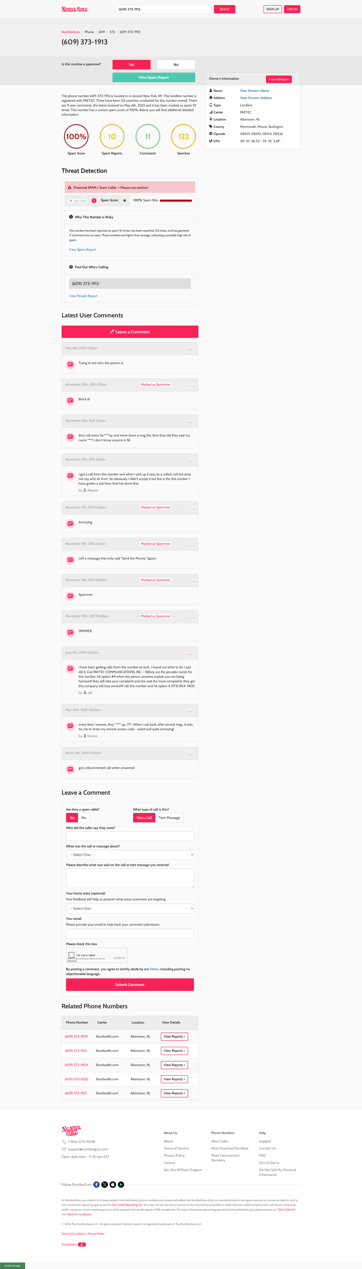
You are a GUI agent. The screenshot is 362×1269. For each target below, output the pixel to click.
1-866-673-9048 (81, 1141)
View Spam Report (154, 77)
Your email (73, 919)
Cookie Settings (12, 1265)
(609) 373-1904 (76, 1065)
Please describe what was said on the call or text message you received (117, 865)
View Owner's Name (254, 91)
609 (102, 32)
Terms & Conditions (79, 1214)
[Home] (74, 9)
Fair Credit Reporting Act (127, 1205)
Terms (154, 969)
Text (169, 817)
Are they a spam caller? (82, 809)
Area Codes (219, 1141)
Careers (169, 1163)
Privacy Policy (174, 1155)
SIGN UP (272, 9)
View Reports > (174, 1036)
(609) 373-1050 (76, 1079)
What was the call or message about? (93, 846)
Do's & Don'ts (269, 1163)
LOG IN (292, 9)
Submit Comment (129, 984)
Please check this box (81, 944)
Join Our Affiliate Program (183, 1170)
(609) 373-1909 (76, 1036)
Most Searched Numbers (229, 1148)
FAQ (262, 1155)
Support (265, 1141)
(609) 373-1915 (76, 1093)
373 (112, 32)
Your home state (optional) (85, 893)
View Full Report (279, 79)
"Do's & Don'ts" (286, 1209)
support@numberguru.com (88, 1149)
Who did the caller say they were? (90, 828)
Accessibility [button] (69, 1244)
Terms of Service (176, 1148)
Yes (131, 64)
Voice (144, 817)
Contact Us (267, 1148)
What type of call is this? (151, 809)
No (176, 64)
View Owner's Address (256, 98)
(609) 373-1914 (76, 1051)
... (190, 348)
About (168, 1141)
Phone (89, 32)
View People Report (83, 296)
